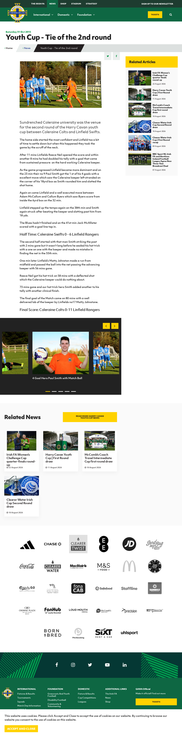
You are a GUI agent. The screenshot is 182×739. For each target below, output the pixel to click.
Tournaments (24, 697)
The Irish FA (38, 3)
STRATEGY (91, 3)
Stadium (76, 3)
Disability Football (57, 699)
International (42, 14)
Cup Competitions (87, 697)
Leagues (82, 701)
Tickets (156, 702)
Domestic (64, 14)
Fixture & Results (86, 693)
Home (9, 48)
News (52, 3)
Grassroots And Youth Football (59, 694)
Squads (21, 701)
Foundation (84, 14)
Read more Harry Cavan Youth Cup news (90, 417)
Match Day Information (29, 705)
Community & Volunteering (54, 705)
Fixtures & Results (26, 693)
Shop (63, 3)
